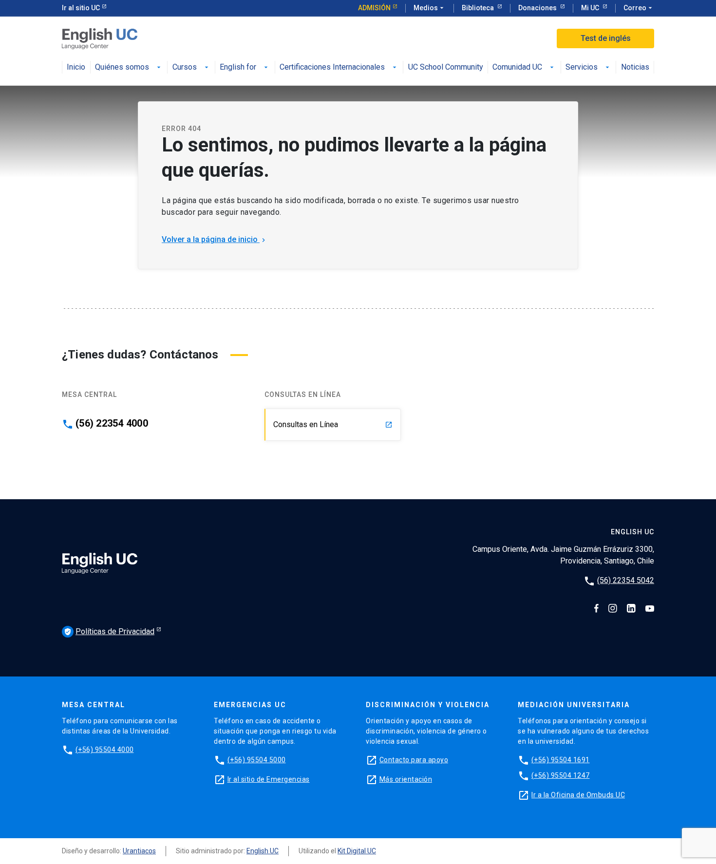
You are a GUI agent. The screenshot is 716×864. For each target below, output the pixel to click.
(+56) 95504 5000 (256, 760)
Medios (430, 8)
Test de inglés (606, 38)
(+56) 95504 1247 (560, 775)
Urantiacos (139, 851)
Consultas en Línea (333, 424)
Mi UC (591, 8)
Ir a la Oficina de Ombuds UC (578, 795)
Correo (638, 8)
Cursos (184, 67)
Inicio (76, 67)
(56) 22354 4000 (111, 423)
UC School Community (445, 67)
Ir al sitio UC (81, 8)
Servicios (581, 67)
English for (238, 67)
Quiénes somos (122, 67)
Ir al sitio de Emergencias (268, 779)
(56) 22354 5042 (625, 580)
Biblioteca (478, 8)
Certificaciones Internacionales (332, 67)
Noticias (635, 67)
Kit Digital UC (357, 851)
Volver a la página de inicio (214, 239)
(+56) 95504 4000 (104, 749)
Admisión (374, 8)
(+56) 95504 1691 (560, 760)
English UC (262, 851)
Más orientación (406, 779)
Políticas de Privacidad (109, 631)
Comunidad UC (517, 67)
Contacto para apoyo (414, 760)
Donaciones (538, 8)
